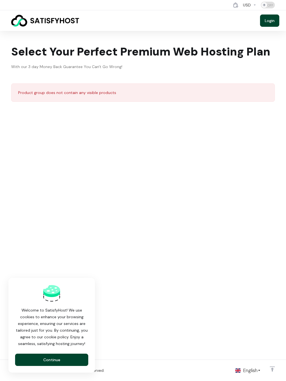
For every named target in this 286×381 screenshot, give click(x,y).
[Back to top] (272, 369)
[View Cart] (236, 5)
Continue (51, 359)
